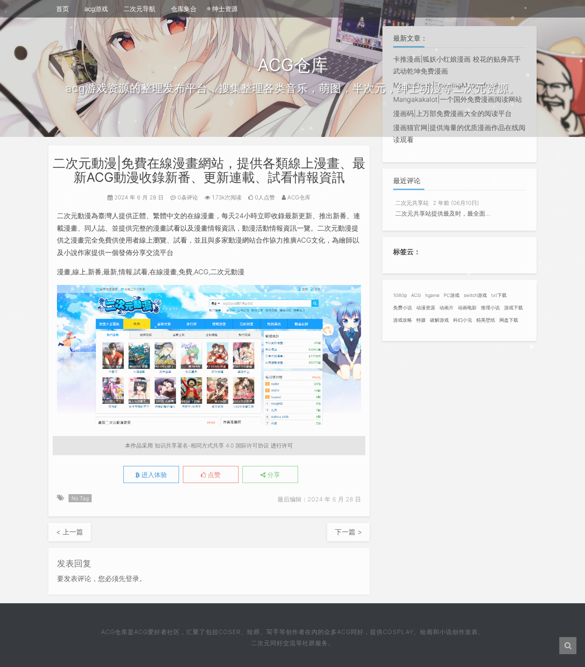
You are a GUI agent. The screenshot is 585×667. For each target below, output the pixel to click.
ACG (416, 295)
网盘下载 (508, 320)
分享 (273, 475)
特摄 (421, 320)
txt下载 (499, 295)
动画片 (446, 308)
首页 (62, 9)
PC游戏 (452, 295)
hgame (432, 295)
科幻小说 (462, 320)
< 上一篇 (69, 532)
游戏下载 (513, 308)
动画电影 (467, 308)
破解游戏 (439, 320)
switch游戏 (475, 295)
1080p (400, 295)
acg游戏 (96, 9)
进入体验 (153, 475)
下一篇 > (348, 532)
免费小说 (402, 308)
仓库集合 (184, 9)
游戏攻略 (402, 320)
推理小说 (490, 308)
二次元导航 (139, 9)
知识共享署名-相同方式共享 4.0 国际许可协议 (212, 445)
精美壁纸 (485, 320)
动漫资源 (425, 308)
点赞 (213, 475)
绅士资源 (225, 9)
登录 (132, 578)
